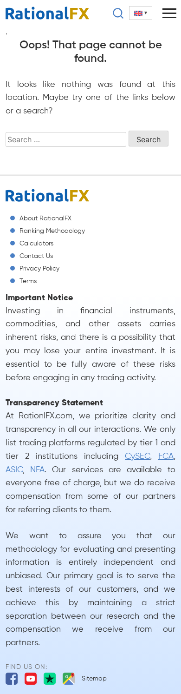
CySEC (137, 456)
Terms (28, 281)
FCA (166, 456)
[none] (140, 13)
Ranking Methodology (52, 231)
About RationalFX (45, 218)
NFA (37, 470)
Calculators (36, 243)
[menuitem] (140, 13)
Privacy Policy (39, 268)
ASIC (14, 470)
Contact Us (36, 256)
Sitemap (94, 678)
